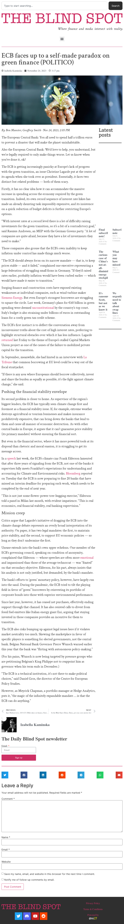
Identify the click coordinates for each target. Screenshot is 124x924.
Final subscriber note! (105, 233)
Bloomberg (73, 473)
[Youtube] (35, 916)
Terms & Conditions (93, 909)
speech (11, 458)
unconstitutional (43, 308)
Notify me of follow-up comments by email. (29, 880)
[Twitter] (18, 916)
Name (6, 837)
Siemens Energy (12, 298)
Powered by (93, 914)
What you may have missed (116, 258)
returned (7, 340)
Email (5, 746)
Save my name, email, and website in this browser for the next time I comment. (49, 874)
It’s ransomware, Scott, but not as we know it (106, 301)
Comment (8, 799)
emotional (86, 557)
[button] (62, 38)
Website (6, 861)
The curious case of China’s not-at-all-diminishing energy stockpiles (106, 265)
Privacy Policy (93, 903)
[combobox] (54, 6)
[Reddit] (43, 916)
